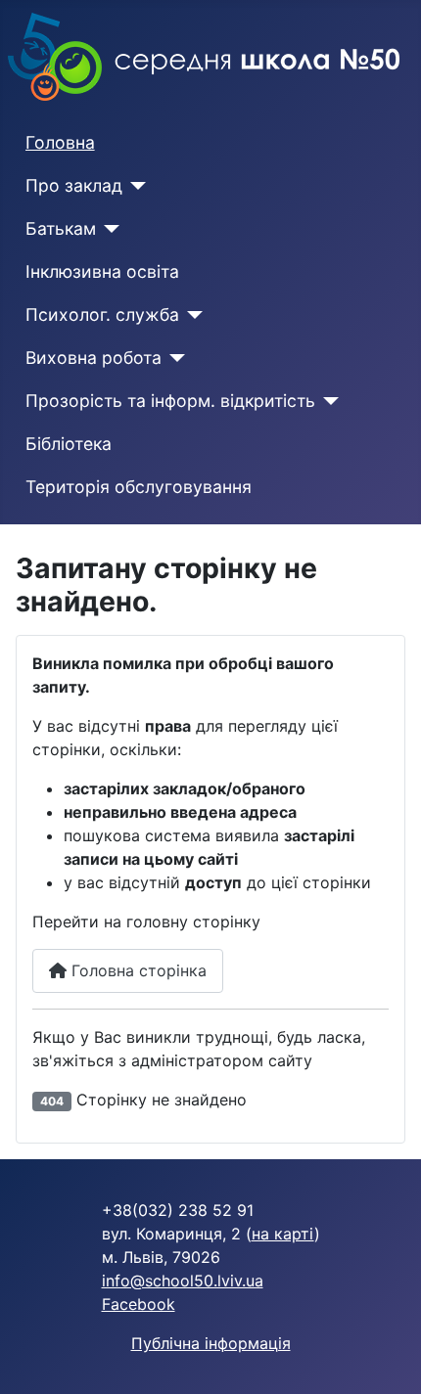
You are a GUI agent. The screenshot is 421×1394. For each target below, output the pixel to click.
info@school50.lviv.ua (182, 1280)
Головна (60, 142)
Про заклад (73, 185)
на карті (283, 1233)
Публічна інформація (211, 1343)
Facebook (138, 1304)
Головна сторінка (137, 970)
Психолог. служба (102, 314)
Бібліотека (68, 443)
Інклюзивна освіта (102, 271)
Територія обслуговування (138, 486)
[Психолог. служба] (191, 315)
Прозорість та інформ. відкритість (170, 400)
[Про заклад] (134, 186)
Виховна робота (93, 357)
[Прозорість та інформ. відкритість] (327, 401)
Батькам (60, 228)
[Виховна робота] (174, 358)
